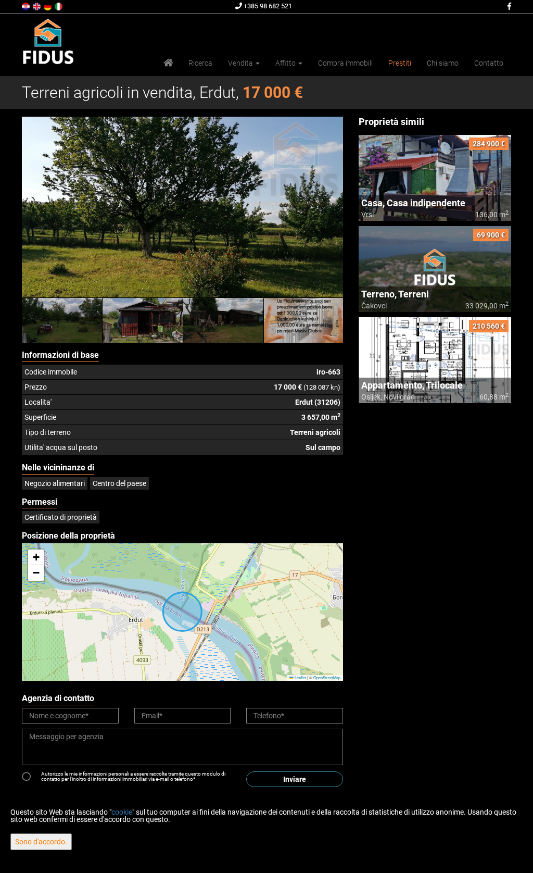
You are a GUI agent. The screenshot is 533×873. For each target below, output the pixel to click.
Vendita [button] (241, 63)
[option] (62, 320)
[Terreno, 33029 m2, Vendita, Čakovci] (435, 269)
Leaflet (300, 677)
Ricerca (200, 63)
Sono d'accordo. (41, 842)
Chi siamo (443, 63)
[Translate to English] (37, 6)
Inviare (294, 779)
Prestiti (399, 63)
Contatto (488, 63)
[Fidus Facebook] (508, 6)
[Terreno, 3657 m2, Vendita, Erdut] (182, 207)
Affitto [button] (286, 63)
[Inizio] (168, 63)
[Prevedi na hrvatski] (26, 6)
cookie (121, 812)
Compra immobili (345, 63)
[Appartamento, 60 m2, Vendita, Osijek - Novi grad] (435, 360)
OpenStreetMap (326, 677)
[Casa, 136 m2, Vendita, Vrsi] (435, 178)
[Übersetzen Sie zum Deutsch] (48, 6)
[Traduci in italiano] (59, 6)
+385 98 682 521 (267, 6)
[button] (36, 557)
